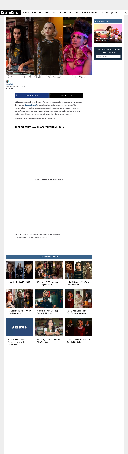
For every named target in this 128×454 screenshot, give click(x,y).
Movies (34, 12)
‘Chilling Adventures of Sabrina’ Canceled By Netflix (78, 340)
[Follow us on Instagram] (111, 12)
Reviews (46, 12)
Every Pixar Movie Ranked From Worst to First (106, 39)
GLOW (43, 234)
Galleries (25, 237)
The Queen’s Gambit (30, 105)
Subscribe (94, 12)
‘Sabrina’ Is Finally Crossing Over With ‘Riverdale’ (47, 312)
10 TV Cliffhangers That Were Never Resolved (78, 283)
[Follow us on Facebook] (121, 12)
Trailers (54, 12)
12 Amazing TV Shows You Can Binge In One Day (47, 283)
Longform (25, 12)
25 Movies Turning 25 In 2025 (18, 282)
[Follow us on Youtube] (116, 12)
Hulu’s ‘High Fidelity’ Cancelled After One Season (48, 340)
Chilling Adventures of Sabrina (32, 234)
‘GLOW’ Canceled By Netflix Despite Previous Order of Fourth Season (17, 342)
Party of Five (56, 234)
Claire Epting (10, 84)
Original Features (36, 237)
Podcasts (85, 12)
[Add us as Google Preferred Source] (107, 12)
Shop (77, 12)
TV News (44, 237)
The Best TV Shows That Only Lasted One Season (19, 312)
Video (71, 12)
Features (63, 12)
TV (40, 12)
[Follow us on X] (125, 12)
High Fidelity (48, 234)
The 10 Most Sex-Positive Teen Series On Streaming (76, 312)
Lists (29, 237)
